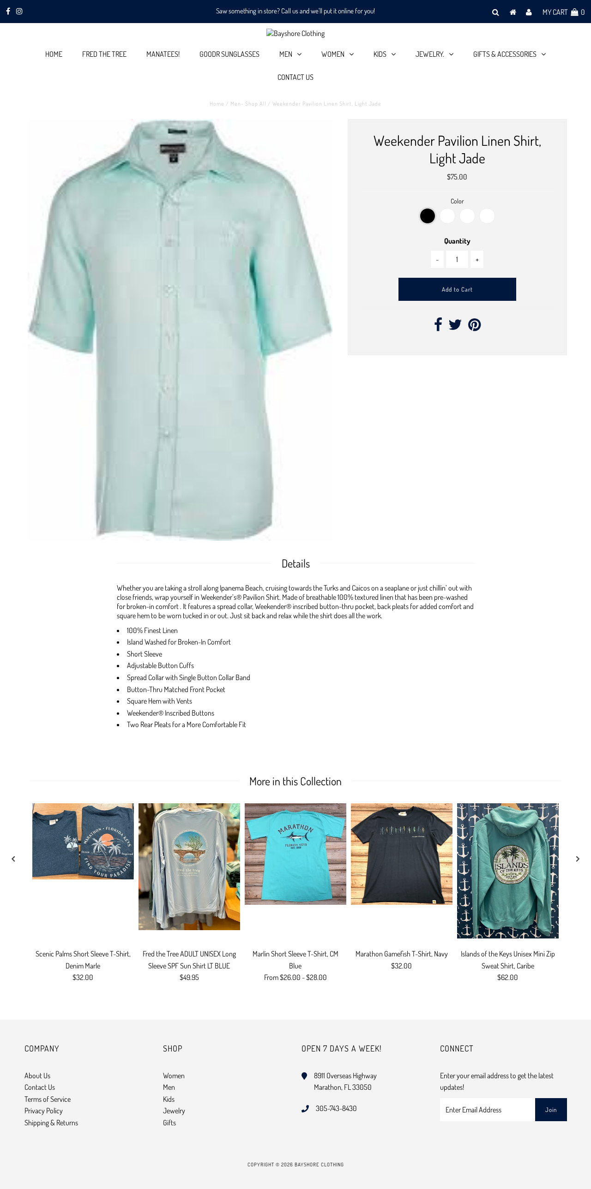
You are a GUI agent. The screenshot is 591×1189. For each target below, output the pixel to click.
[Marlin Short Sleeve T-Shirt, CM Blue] (295, 854)
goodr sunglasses (229, 54)
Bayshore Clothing (319, 1164)
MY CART (564, 12)
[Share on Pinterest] (474, 327)
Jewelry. (430, 54)
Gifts (169, 1122)
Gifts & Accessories (505, 54)
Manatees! (163, 54)
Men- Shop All (248, 103)
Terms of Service (47, 1099)
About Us (37, 1075)
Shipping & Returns (51, 1122)
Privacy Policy (43, 1110)
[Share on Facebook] (438, 327)
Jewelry (174, 1110)
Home (53, 54)
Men (285, 54)
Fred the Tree (104, 54)
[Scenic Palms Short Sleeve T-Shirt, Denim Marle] (83, 841)
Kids (380, 54)
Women (332, 54)
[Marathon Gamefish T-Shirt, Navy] (401, 854)
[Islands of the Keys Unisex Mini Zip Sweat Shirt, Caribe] (508, 870)
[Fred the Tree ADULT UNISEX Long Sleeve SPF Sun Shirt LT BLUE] (189, 867)
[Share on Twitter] (455, 327)
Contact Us (295, 77)
